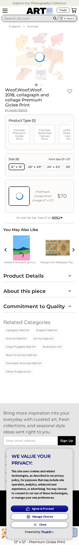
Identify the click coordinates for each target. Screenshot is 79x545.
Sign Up (66, 441)
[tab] (19, 134)
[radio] (17, 166)
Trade (63, 10)
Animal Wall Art (16, 338)
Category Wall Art (17, 330)
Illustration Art (52, 346)
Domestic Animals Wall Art (24, 363)
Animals (32, 26)
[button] (39, 3)
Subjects (14, 26)
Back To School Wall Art (21, 355)
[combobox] (27, 18)
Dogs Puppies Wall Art (21, 346)
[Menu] (5, 10)
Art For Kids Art (43, 338)
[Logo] (39, 11)
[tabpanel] (39, 183)
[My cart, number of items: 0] (74, 10)
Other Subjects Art (18, 371)
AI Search (69, 18)
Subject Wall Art (46, 330)
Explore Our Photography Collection (39, 3)
